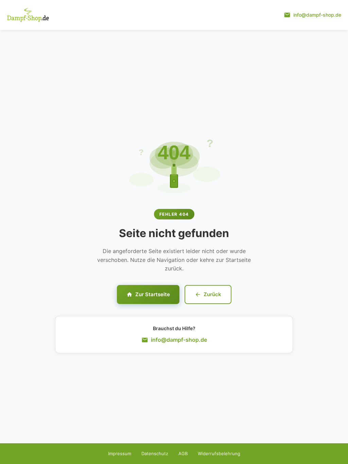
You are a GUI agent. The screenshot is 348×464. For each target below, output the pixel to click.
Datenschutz (154, 453)
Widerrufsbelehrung (219, 453)
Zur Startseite (152, 294)
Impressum (119, 453)
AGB (183, 453)
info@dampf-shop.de (179, 339)
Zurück (212, 294)
